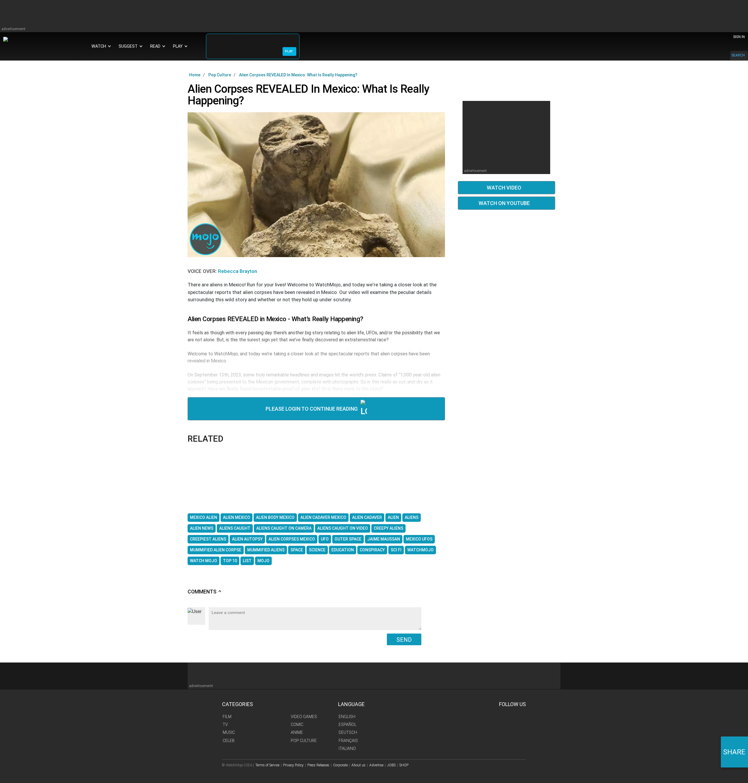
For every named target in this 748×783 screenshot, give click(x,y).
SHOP (403, 765)
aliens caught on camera (283, 528)
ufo (325, 539)
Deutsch (348, 732)
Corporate (340, 765)
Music (229, 732)
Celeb (229, 740)
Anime (297, 732)
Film (227, 716)
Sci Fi (396, 550)
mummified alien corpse (215, 550)
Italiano (347, 748)
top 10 (230, 560)
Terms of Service (267, 765)
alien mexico (236, 517)
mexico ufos (419, 539)
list (247, 560)
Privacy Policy (293, 765)
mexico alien (203, 517)
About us (359, 765)
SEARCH (738, 55)
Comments (205, 592)
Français (348, 740)
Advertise (376, 765)
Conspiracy (372, 550)
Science (317, 550)
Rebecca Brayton (237, 271)
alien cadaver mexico (323, 517)
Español (347, 724)
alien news (201, 528)
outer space (348, 539)
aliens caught (234, 528)
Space (296, 550)
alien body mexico (275, 517)
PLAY (289, 51)
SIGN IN (739, 37)
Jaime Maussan (383, 539)
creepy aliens (388, 528)
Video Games (304, 716)
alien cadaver (367, 517)
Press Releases (318, 765)
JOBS (391, 765)
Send (404, 639)
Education (342, 550)
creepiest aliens (208, 539)
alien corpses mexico (292, 539)
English (347, 716)
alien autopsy (247, 539)
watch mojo (203, 560)
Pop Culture (304, 740)
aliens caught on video (342, 528)
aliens (411, 517)
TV (225, 724)
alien (393, 517)
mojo (263, 560)
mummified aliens (266, 550)
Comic (297, 724)
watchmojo (420, 550)
